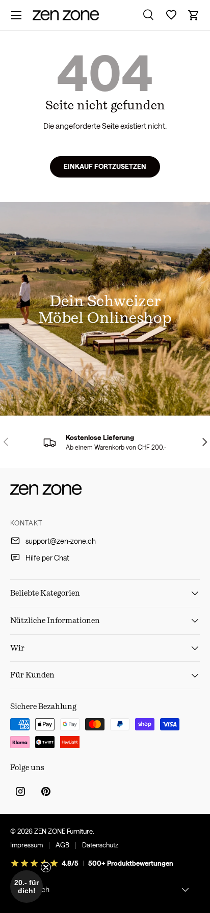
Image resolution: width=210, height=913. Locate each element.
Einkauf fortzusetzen (105, 166)
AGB (62, 845)
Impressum (26, 845)
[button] (193, 15)
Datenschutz (100, 845)
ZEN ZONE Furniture (63, 831)
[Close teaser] (46, 867)
